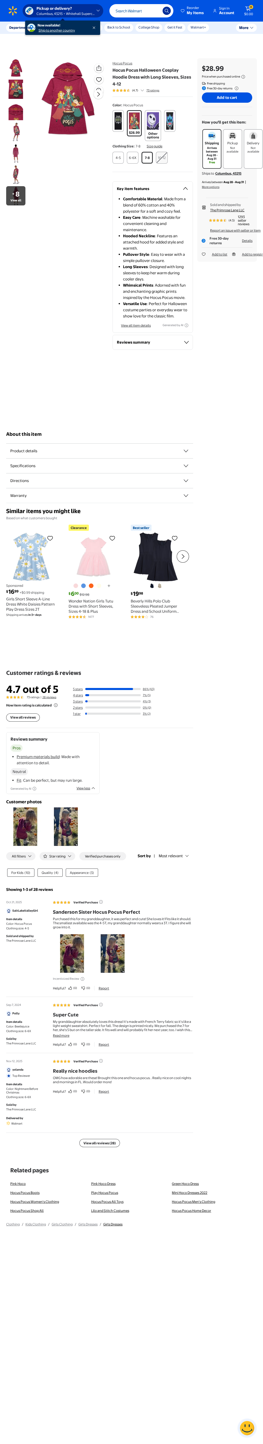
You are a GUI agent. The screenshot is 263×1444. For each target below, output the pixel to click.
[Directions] (186, 481)
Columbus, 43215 (228, 173)
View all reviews (23, 717)
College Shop (148, 27)
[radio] (118, 121)
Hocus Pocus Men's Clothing (193, 1202)
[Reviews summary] (142, 90)
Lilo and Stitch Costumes (110, 1211)
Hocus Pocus (122, 63)
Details (247, 241)
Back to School (118, 27)
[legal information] (243, 77)
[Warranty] (186, 496)
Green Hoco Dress (185, 1184)
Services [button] (52, 27)
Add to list (219, 254)
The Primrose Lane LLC (227, 210)
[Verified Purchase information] (101, 902)
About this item (24, 434)
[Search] (167, 11)
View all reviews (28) (99, 1143)
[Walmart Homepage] (13, 10)
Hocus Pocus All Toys (107, 1202)
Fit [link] (19, 780)
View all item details (136, 325)
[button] (192, 10)
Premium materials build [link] (38, 756)
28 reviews (49, 697)
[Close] (95, 28)
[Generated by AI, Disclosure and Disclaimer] (186, 325)
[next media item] (98, 94)
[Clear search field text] (155, 10)
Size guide (154, 146)
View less (83, 788)
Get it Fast (174, 27)
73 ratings (152, 90)
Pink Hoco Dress (103, 1184)
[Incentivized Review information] (82, 979)
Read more (61, 1035)
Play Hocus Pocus (104, 1193)
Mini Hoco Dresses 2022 (189, 1193)
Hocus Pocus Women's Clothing (34, 1202)
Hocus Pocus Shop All (27, 1211)
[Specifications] (186, 466)
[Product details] (186, 451)
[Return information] (235, 88)
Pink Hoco (18, 1184)
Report (104, 988)
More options (210, 187)
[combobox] (141, 10)
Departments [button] (19, 27)
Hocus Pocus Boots (25, 1193)
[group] (135, 90)
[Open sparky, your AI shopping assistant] (247, 1428)
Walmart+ (198, 27)
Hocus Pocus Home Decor (191, 1211)
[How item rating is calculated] (56, 705)
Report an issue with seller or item (235, 230)
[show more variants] (109, 586)
